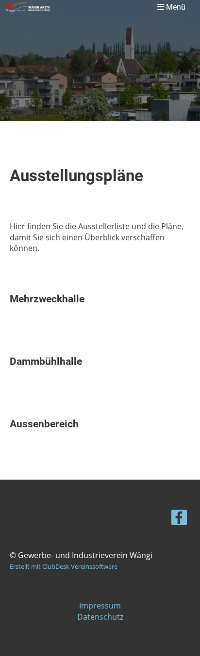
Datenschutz (100, 616)
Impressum (100, 605)
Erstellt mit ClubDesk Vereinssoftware (63, 566)
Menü (174, 7)
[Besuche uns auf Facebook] (179, 519)
